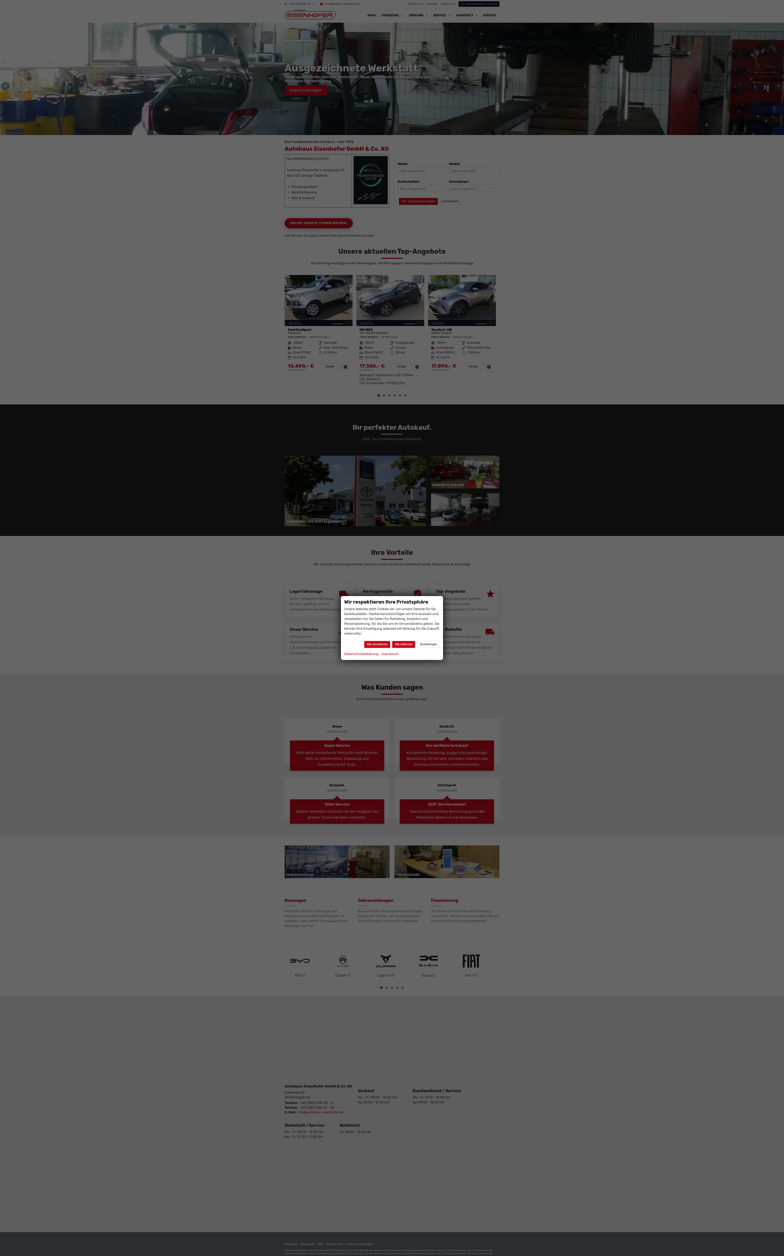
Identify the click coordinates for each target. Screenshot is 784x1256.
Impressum (390, 654)
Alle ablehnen (403, 644)
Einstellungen (428, 644)
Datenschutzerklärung (361, 654)
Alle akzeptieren (377, 644)
